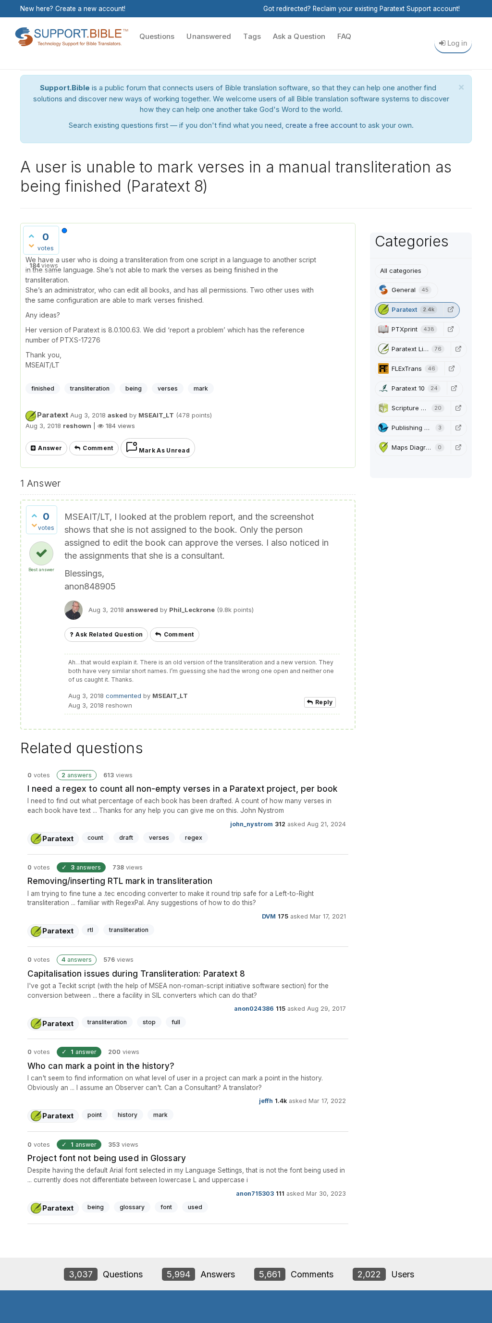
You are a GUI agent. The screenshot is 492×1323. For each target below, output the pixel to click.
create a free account (321, 125)
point (94, 1114)
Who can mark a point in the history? (101, 1066)
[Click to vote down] (31, 245)
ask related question (109, 634)
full (176, 1022)
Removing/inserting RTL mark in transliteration (120, 881)
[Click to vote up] (31, 236)
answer (50, 448)
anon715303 (255, 1193)
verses (168, 388)
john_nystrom (251, 823)
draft (126, 837)
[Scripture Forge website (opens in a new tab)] (458, 408)
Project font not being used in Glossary (106, 1158)
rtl (90, 929)
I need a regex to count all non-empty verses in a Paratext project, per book (182, 789)
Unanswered (208, 36)
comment (98, 448)
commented (123, 695)
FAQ (344, 36)
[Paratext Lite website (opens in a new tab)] (458, 348)
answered (142, 609)
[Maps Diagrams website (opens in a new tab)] (458, 447)
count (95, 837)
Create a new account (89, 8)
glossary (132, 1207)
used (195, 1207)
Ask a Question (299, 36)
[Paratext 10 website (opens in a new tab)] (454, 388)
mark (201, 388)
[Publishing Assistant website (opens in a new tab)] (458, 427)
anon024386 (254, 1008)
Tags (251, 36)
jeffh (266, 1100)
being (133, 388)
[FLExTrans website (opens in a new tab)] (451, 368)
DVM (269, 916)
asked (117, 415)
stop (149, 1022)
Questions (157, 36)
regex (193, 837)
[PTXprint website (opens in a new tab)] (450, 329)
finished (42, 388)
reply (324, 702)
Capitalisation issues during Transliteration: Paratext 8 (136, 974)
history (127, 1114)
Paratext (52, 414)
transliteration (90, 388)
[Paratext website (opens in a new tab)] (450, 309)
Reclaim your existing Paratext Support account (385, 8)
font (166, 1207)
